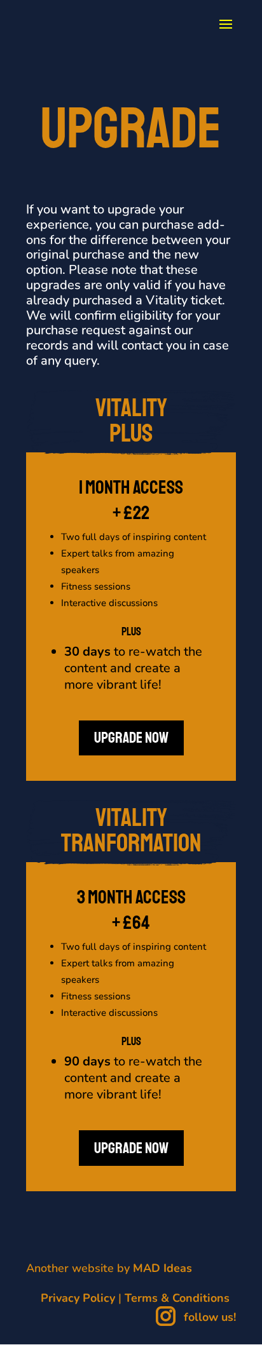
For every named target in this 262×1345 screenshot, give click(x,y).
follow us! (208, 1317)
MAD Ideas (162, 1268)
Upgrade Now (131, 737)
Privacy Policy (78, 1298)
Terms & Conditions (177, 1298)
